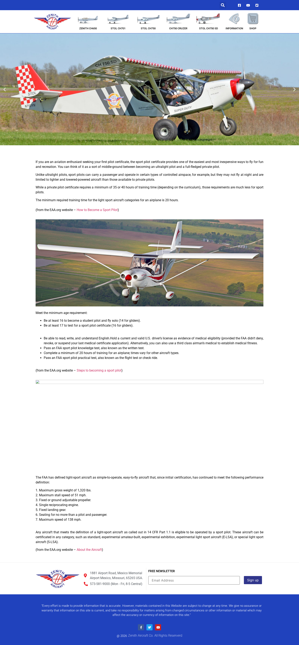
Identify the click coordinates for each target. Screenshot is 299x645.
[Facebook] (239, 5)
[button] (222, 5)
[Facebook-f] (141, 627)
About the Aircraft (89, 550)
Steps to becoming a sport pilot (99, 370)
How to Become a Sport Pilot (97, 210)
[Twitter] (257, 5)
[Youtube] (248, 5)
